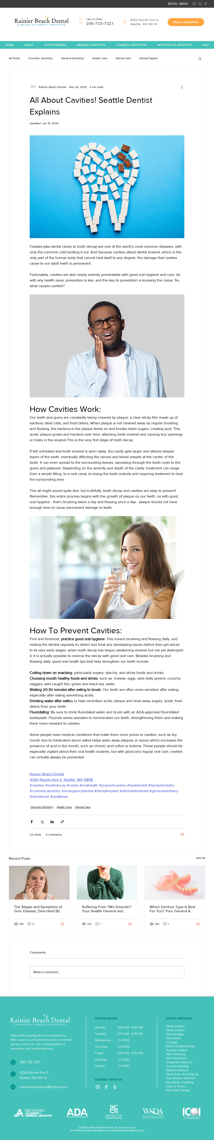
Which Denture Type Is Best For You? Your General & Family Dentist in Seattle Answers (172, 909)
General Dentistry (72, 58)
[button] (200, 58)
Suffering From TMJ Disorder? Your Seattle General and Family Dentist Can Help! (106, 909)
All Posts (14, 58)
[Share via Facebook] (32, 822)
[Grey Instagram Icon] (194, 4)
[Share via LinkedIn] (52, 822)
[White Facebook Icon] (106, 1087)
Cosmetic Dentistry (40, 58)
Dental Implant (148, 58)
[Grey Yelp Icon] (200, 4)
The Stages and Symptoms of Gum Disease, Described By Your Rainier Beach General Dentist (38, 909)
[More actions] (181, 86)
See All (200, 858)
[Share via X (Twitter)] (42, 822)
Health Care (99, 58)
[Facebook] (206, 4)
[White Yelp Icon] (114, 1087)
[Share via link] (62, 822)
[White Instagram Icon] (97, 1087)
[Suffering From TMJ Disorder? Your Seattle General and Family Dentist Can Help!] (107, 883)
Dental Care (123, 58)
